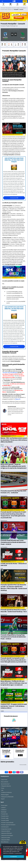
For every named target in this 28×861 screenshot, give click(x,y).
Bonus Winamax (4, 842)
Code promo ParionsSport (7, 835)
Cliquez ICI (17, 399)
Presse (2, 788)
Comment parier (5, 827)
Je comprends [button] (13, 856)
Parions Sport (4, 805)
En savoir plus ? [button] (18, 853)
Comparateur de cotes (6, 829)
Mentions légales (5, 794)
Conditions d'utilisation (6, 792)
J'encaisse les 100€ (14, 198)
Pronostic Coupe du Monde (7, 822)
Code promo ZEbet (5, 840)
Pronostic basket (5, 820)
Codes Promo (4, 779)
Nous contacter (4, 782)
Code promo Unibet (5, 837)
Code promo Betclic (5, 831)
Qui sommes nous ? (5, 784)
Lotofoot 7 (3, 807)
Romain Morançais (12, 406)
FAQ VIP (3, 799)
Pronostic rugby (4, 818)
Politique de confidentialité (7, 797)
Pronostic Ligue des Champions (8, 825)
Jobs (2, 790)
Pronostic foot (4, 814)
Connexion (25, 1)
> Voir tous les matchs (22, 764)
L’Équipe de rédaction (6, 786)
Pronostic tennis (5, 816)
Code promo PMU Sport (6, 833)
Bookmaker (3, 812)
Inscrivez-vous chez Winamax (10, 372)
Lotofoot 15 (3, 810)
